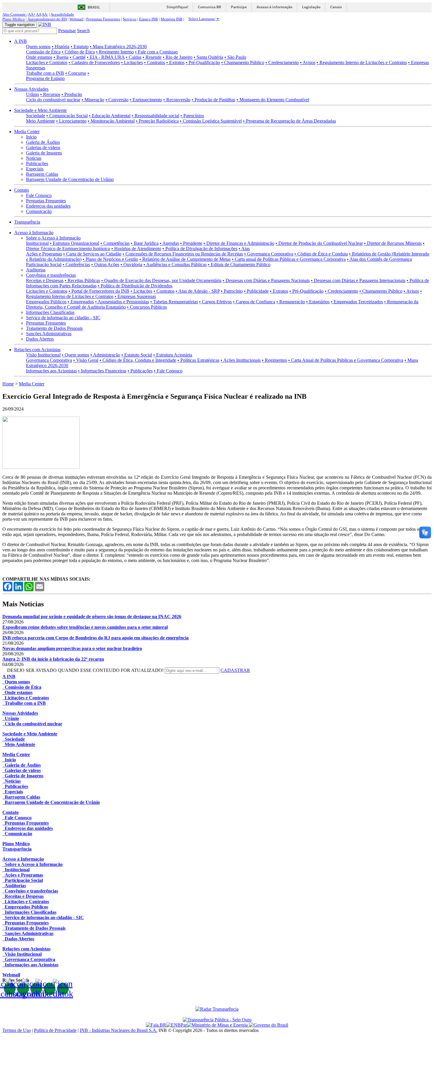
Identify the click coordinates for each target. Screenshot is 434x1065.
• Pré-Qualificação (203, 62)
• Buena (60, 57)
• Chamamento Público (242, 62)
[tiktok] (63, 989)
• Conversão (116, 99)
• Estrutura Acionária (172, 354)
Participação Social (43, 264)
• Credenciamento (282, 62)
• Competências (115, 243)
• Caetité (78, 57)
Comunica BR (209, 6)
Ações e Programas (44, 253)
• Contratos (154, 62)
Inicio (31, 136)
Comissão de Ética (43, 51)
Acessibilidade (62, 14)
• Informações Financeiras (102, 370)
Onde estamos (39, 57)
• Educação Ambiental (109, 115)
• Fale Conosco (168, 370)
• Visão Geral (85, 360)
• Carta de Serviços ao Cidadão (92, 253)
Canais (336, 6)
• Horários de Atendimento (136, 248)
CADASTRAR (235, 670)
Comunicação (39, 211)
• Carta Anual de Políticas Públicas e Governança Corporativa (345, 360)
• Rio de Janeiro (177, 57)
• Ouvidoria (131, 264)
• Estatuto (80, 46)
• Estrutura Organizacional (74, 243)
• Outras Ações (105, 264)
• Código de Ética (78, 51)
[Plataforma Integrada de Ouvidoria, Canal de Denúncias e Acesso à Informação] (156, 1024)
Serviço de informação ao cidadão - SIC (63, 317)
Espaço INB (148, 19)
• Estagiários (317, 301)
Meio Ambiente (40, 120)
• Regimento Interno (115, 51)
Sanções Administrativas (48, 333)
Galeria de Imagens (44, 152)
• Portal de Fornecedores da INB (98, 291)
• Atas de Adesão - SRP (198, 291)
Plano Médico (13, 19)
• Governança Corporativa (268, 253)
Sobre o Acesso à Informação (53, 237)
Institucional (37, 243)
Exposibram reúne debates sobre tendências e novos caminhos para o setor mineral (85, 627)
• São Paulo (235, 57)
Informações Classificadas (50, 312)
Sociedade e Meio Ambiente (40, 110)
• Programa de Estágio (57, 76)
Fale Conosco (39, 195)
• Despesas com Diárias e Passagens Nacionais (266, 280)
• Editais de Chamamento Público (239, 264)
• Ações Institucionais (241, 360)
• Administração (105, 354)
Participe (239, 6)
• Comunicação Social (67, 115)
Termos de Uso (16, 1030)
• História (60, 46)
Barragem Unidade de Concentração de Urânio (70, 179)
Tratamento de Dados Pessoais (54, 328)
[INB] (44, 24)
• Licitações (132, 62)
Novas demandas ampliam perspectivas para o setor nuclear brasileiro (72, 648)
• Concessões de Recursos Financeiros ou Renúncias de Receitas (183, 253)
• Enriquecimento (146, 99)
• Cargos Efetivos (215, 301)
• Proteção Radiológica (157, 120)
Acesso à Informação (33, 232)
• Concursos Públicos (147, 307)
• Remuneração (290, 301)
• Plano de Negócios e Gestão (110, 259)
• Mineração (92, 99)
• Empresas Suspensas (135, 296)
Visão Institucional (43, 354)
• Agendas (169, 243)
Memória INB (171, 19)
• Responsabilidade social (155, 115)
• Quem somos (75, 354)
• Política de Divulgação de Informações (199, 248)
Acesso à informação (274, 6)
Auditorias (35, 269)
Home (8, 383)
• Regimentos (274, 360)
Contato (21, 190)
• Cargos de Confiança (254, 301)
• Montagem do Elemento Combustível (272, 99)
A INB (20, 41)
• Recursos (50, 94)
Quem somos (38, 46)
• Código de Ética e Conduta (321, 253)
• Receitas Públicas (82, 280)
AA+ (31, 14)
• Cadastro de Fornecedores (94, 62)
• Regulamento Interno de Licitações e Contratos (361, 62)
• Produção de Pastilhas (213, 99)
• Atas (244, 248)
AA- (45, 14)
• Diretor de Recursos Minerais (393, 243)
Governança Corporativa (49, 360)
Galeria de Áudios (43, 142)
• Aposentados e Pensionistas (122, 301)
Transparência (27, 221)
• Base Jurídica (145, 243)
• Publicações (140, 370)
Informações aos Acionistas (51, 370)
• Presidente (191, 243)
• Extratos (175, 62)
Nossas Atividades (31, 89)
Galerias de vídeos (43, 147)
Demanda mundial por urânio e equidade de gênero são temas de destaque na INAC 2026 (91, 616)
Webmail (76, 19)
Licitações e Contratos (46, 62)
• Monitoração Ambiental (111, 120)
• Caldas (133, 57)
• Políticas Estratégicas (198, 360)
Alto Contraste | (14, 14)
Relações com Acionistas (37, 349)
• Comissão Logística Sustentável (211, 120)
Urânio (32, 94)
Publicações (37, 163)
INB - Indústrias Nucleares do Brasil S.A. (118, 1030)
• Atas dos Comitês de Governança (379, 259)
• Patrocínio (232, 291)
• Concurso (75, 73)
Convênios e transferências (51, 275)
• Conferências (76, 264)
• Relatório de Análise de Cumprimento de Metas (185, 259)
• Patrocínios (192, 115)
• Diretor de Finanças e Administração (238, 243)
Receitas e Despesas (44, 280)
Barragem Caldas (42, 174)
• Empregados (81, 301)
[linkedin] (50, 989)
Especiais (34, 168)
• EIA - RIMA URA (106, 57)
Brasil (94, 7)
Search (83, 30)
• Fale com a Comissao (156, 51)
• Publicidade (256, 291)
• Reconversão (176, 99)
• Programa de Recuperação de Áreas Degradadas (289, 120)
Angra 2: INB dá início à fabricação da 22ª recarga (53, 659)
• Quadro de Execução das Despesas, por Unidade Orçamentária (161, 280)
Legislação (311, 6)
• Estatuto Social (136, 354)
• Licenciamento (71, 120)
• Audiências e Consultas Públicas (175, 264)
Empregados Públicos (46, 301)
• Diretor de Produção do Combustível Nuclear (319, 243)
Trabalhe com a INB (45, 73)
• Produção (71, 94)
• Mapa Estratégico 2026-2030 (118, 46)
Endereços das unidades (48, 206)
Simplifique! (177, 6)
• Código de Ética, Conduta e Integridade (137, 360)
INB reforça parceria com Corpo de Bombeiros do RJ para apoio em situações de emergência (95, 637)
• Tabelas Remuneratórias (174, 301)
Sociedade (35, 115)
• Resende (152, 57)
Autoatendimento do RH (47, 19)
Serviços (129, 19)
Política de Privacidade (55, 1030)
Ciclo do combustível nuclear (53, 99)
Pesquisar (67, 30)
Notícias (33, 158)
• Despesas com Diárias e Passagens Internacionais (358, 280)
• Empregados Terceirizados (357, 301)
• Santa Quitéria (208, 57)
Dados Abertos (40, 338)
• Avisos (307, 62)
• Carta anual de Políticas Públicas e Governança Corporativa (289, 259)
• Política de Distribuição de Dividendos (135, 285)
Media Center (27, 131)
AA (38, 14)
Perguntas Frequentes (103, 19)
